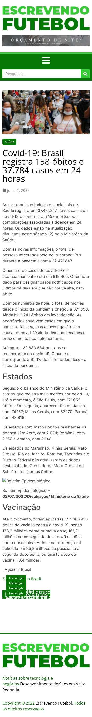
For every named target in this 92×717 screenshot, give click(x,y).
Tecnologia (16, 593)
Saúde (9, 141)
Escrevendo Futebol (54, 703)
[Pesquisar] (85, 73)
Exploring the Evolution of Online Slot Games (45, 604)
